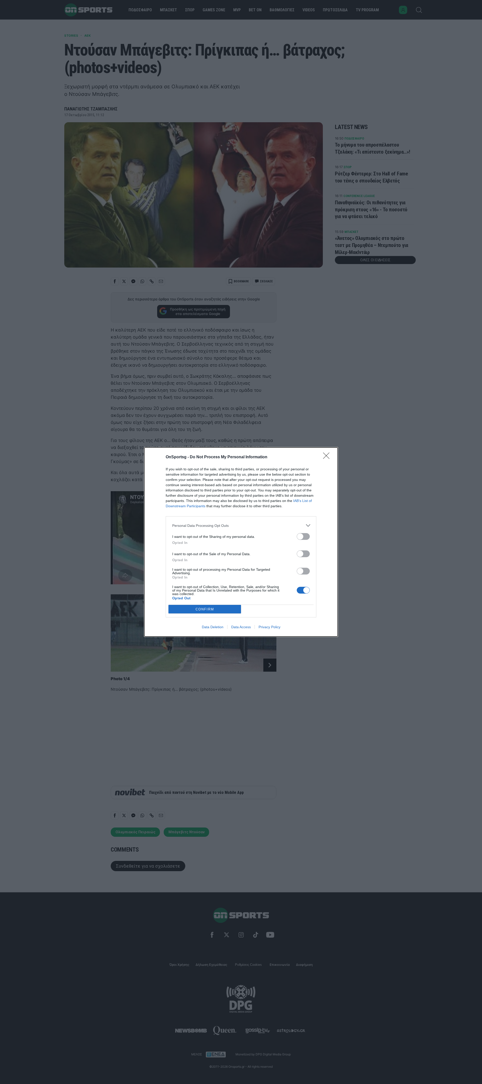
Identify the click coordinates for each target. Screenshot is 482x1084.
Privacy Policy (269, 627)
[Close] (328, 457)
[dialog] (241, 542)
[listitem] (241, 525)
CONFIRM (205, 609)
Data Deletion (212, 627)
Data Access (241, 627)
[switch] (303, 536)
